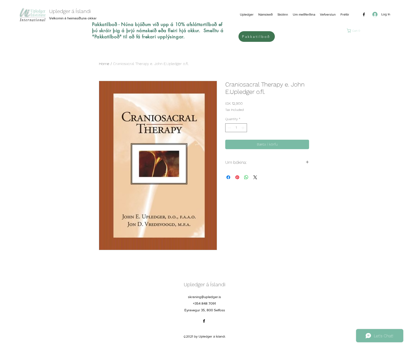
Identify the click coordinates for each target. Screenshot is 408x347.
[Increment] (243, 128)
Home (104, 63)
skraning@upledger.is (204, 297)
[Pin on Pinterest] (237, 177)
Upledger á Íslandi (204, 284)
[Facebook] (363, 14)
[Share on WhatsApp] (246, 177)
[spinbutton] (236, 128)
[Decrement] (229, 128)
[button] (354, 31)
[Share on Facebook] (228, 177)
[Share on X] (255, 177)
